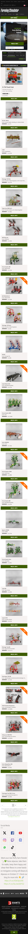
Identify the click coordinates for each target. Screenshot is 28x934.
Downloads (8, 1)
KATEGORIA (10, 55)
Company (23, 1)
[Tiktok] (15, 5)
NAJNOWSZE (11, 52)
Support (19, 1)
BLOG (2, 14)
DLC (14, 14)
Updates (15, 1)
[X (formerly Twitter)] (3, 5)
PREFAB (4, 55)
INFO (6, 14)
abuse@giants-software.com (14, 816)
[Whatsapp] (1, 5)
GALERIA (10, 14)
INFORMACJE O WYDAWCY (18, 908)
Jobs (1, 3)
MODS (17, 14)
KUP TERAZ (14, 18)
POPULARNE (18, 52)
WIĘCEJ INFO (14, 43)
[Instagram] (9, 5)
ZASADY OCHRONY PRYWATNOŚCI (11, 906)
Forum (12, 1)
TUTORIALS (21, 14)
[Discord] (13, 5)
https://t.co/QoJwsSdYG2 (14, 884)
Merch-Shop (3, 1)
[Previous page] (25, 805)
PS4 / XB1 (22, 55)
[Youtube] (7, 5)
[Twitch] (11, 5)
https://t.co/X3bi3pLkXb (14, 880)
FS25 (17, 55)
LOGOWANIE (21, 58)
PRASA (14, 910)
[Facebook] (5, 5)
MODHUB (5, 52)
